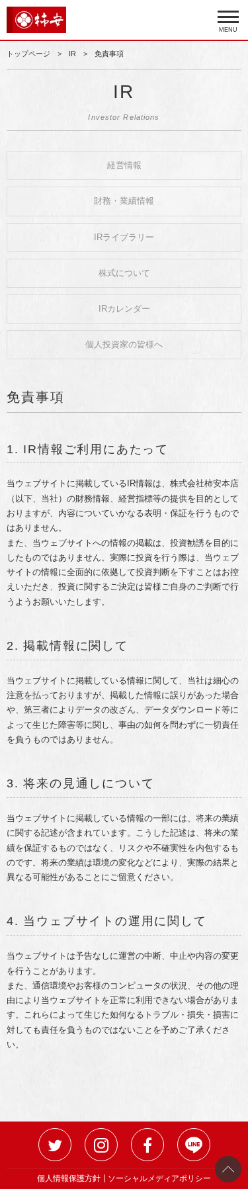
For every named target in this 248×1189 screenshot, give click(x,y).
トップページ (28, 54)
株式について (124, 273)
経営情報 (124, 165)
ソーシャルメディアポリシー (159, 1178)
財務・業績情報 (124, 201)
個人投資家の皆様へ (124, 344)
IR (72, 54)
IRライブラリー (124, 237)
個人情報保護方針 (69, 1178)
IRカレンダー (124, 309)
